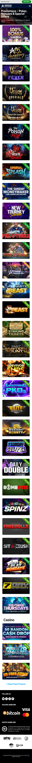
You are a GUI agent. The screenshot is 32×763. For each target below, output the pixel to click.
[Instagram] (9, 698)
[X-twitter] (6, 698)
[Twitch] (12, 698)
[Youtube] (3, 698)
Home (3, 20)
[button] (29, 6)
